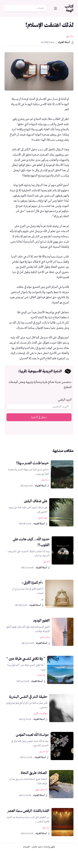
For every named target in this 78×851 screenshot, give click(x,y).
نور (42, 599)
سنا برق (69, 36)
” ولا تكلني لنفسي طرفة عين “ (25, 658)
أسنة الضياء (64, 42)
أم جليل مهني (41, 789)
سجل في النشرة (39, 417)
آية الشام (41, 675)
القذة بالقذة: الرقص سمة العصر (28, 811)
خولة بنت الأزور (40, 713)
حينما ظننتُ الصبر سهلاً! (32, 463)
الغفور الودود (41, 620)
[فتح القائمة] (55, 8)
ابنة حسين (43, 751)
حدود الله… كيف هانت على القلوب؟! (31, 542)
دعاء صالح (45, 637)
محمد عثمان (37, 847)
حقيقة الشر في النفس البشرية (28, 697)
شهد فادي (42, 518)
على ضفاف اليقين (35, 501)
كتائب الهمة (69, 8)
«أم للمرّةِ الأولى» (32, 582)
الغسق (47, 561)
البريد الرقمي (65, 399)
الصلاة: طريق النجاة (34, 773)
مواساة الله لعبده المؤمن (32, 734)
